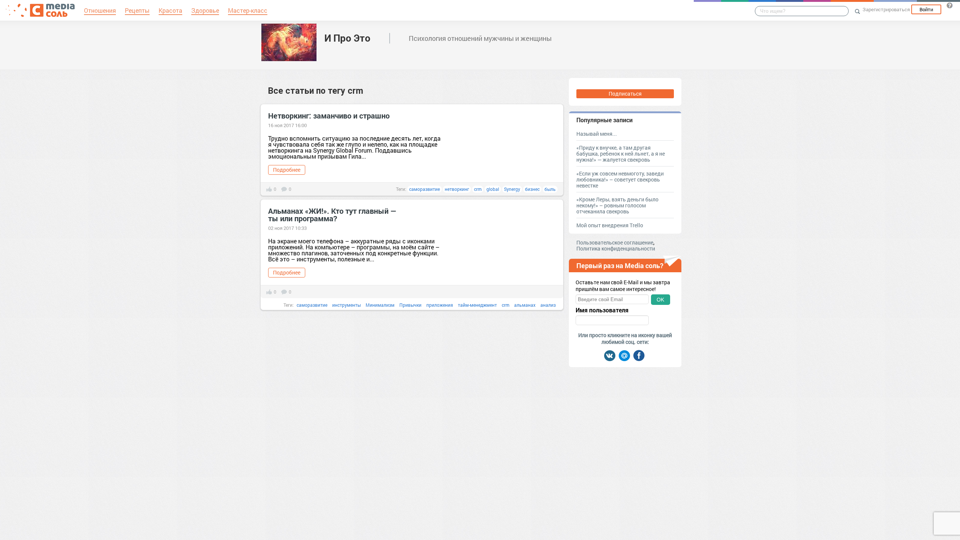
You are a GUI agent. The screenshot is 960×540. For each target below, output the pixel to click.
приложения (439, 305)
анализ (548, 305)
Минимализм (380, 305)
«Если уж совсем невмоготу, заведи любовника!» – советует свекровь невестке (620, 179)
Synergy (512, 189)
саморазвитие (424, 189)
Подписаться (625, 93)
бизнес (532, 189)
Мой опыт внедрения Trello (609, 225)
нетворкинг (457, 189)
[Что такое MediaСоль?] (949, 5)
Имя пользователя (602, 310)
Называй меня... (596, 133)
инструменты (346, 305)
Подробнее (286, 169)
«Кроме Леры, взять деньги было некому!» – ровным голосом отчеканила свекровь (617, 205)
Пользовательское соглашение (614, 242)
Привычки (410, 305)
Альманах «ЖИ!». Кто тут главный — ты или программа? (332, 214)
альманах (525, 305)
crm (478, 189)
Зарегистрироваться (886, 9)
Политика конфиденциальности (615, 248)
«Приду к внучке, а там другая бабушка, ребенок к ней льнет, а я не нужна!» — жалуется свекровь (620, 153)
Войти (926, 9)
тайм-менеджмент (477, 305)
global (492, 189)
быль (550, 189)
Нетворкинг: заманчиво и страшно (329, 115)
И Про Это (347, 38)
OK (660, 300)
